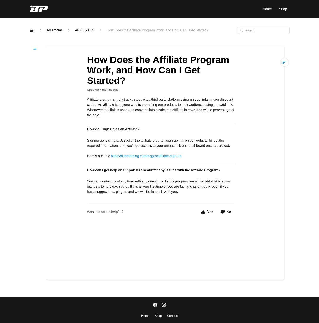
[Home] (32, 30)
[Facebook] (155, 305)
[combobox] (264, 30)
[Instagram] (163, 305)
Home (267, 9)
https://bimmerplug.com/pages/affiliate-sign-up (146, 156)
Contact (172, 315)
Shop (283, 9)
